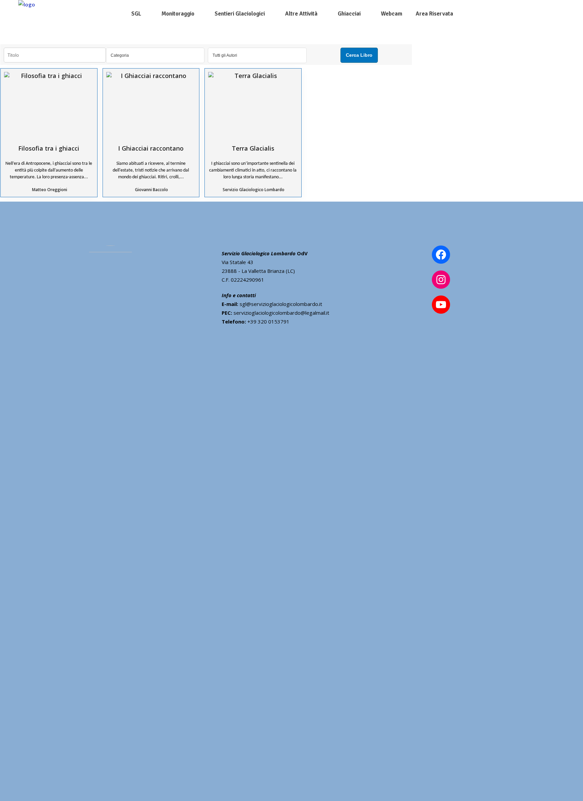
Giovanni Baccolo (151, 189)
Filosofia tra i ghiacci (48, 148)
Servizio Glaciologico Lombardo (253, 189)
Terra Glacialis (253, 148)
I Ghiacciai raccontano (151, 148)
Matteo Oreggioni (49, 189)
